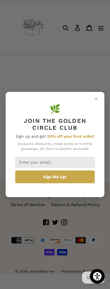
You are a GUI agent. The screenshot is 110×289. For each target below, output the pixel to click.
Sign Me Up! (54, 176)
